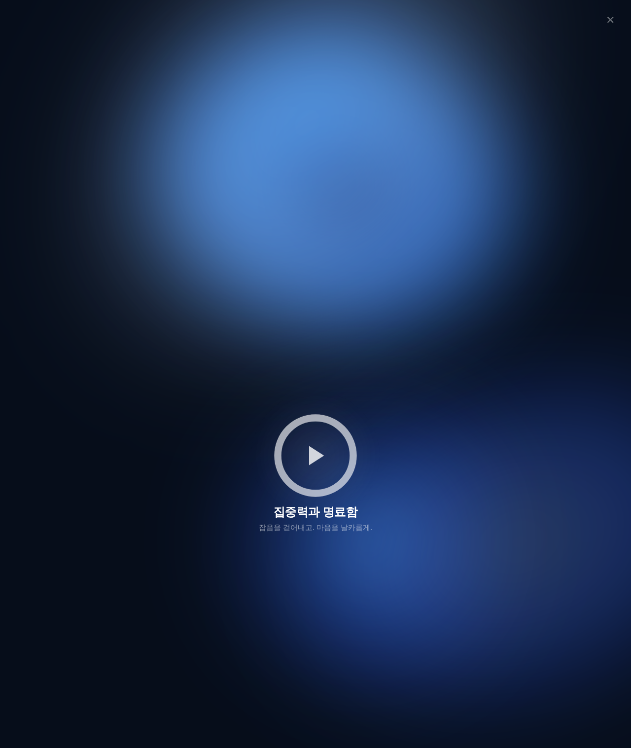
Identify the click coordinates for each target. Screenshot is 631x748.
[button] (315, 455)
